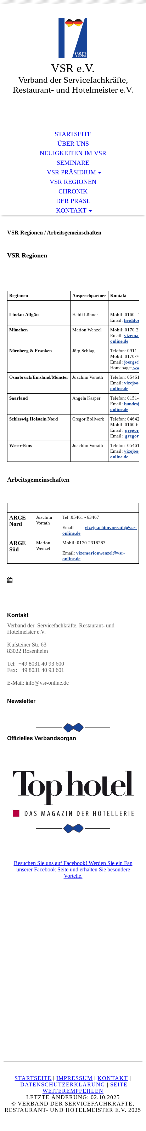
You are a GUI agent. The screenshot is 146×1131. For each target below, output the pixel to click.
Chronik (73, 191)
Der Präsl (73, 200)
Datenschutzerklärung (62, 1084)
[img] (73, 38)
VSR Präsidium (71, 172)
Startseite (73, 134)
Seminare (73, 162)
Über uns (73, 143)
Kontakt (71, 210)
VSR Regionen (73, 181)
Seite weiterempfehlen (85, 1087)
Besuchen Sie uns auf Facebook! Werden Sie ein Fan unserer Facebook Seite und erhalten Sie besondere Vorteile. (73, 869)
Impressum (74, 1078)
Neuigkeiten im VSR (73, 153)
